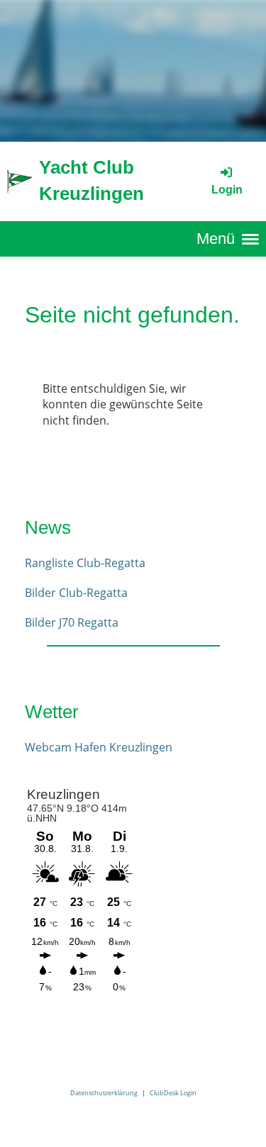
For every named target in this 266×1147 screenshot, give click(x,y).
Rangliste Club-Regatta (85, 563)
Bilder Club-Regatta (76, 592)
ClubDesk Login (173, 1092)
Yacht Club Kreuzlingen (91, 180)
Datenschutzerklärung (104, 1092)
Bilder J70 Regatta (71, 622)
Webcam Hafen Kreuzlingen (98, 747)
